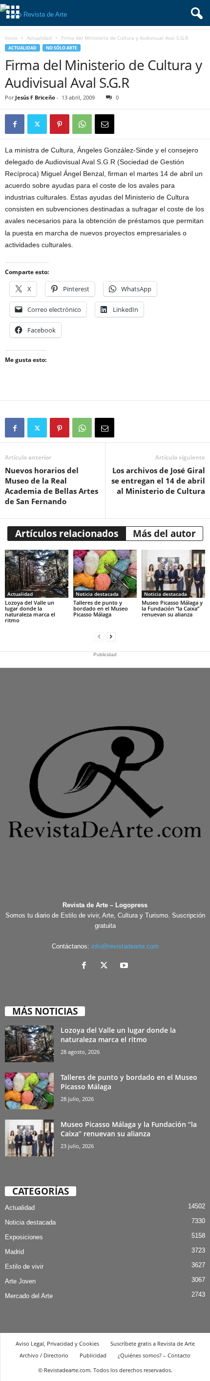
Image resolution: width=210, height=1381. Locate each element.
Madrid (14, 1251)
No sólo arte (61, 48)
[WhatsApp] (82, 124)
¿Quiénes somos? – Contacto (154, 1355)
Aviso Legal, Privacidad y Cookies (57, 1343)
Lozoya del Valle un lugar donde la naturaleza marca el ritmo (30, 611)
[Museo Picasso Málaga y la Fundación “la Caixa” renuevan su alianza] (173, 573)
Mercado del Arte (29, 1296)
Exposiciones (24, 1237)
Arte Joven (20, 1281)
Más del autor (164, 533)
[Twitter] (37, 124)
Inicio (11, 37)
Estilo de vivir (24, 1266)
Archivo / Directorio (44, 1355)
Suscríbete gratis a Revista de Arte (152, 1343)
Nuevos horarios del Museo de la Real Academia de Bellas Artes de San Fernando (51, 485)
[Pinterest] (59, 124)
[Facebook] (14, 124)
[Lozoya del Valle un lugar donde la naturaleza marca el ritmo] (36, 573)
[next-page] (111, 637)
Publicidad (93, 1355)
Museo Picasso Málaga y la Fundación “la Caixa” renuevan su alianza (172, 608)
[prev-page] (99, 637)
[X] (106, 966)
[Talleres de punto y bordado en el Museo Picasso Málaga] (105, 573)
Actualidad (39, 37)
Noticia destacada (97, 593)
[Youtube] (125, 966)
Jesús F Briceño (35, 97)
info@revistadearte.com (125, 946)
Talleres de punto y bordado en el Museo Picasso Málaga (100, 608)
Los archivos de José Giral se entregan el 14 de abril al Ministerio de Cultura (158, 480)
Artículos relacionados (66, 533)
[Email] (104, 124)
